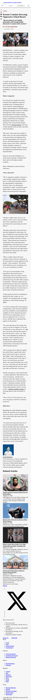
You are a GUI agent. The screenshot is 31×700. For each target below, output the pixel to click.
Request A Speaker (11, 691)
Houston (8, 674)
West (7, 681)
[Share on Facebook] (1, 10)
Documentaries (10, 663)
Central (8, 671)
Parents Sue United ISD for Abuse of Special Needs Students (13, 571)
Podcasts (8, 665)
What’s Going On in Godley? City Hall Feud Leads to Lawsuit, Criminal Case (14, 545)
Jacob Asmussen (11, 26)
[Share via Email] (1, 17)
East (7, 673)
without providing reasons (16, 389)
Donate (11, 5)
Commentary (9, 647)
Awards (8, 689)
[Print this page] (1, 19)
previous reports (16, 125)
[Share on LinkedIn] (1, 14)
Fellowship (9, 694)
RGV (7, 678)
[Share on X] (1, 12)
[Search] (29, 5)
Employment (9, 692)
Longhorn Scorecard (12, 655)
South (7, 680)
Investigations (10, 646)
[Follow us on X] (17, 611)
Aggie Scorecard (11, 654)
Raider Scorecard (11, 657)
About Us (5, 638)
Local (5, 11)
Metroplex (9, 676)
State (7, 644)
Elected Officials (11, 687)
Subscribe (21, 5)
